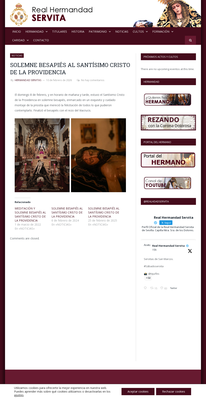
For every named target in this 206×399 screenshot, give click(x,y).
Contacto (41, 40)
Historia (77, 31)
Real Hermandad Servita (168, 245)
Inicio (16, 31)
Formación (160, 31)
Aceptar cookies (138, 391)
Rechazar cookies (173, 391)
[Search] (190, 40)
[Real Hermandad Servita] (51, 13)
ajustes (19, 395)
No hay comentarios (92, 80)
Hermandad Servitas (28, 80)
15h (154, 250)
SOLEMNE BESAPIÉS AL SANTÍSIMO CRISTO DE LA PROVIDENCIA (67, 212)
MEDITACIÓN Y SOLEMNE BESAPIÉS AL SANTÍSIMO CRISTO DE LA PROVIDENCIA (30, 214)
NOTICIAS (121, 31)
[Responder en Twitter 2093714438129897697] (146, 288)
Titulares (59, 31)
